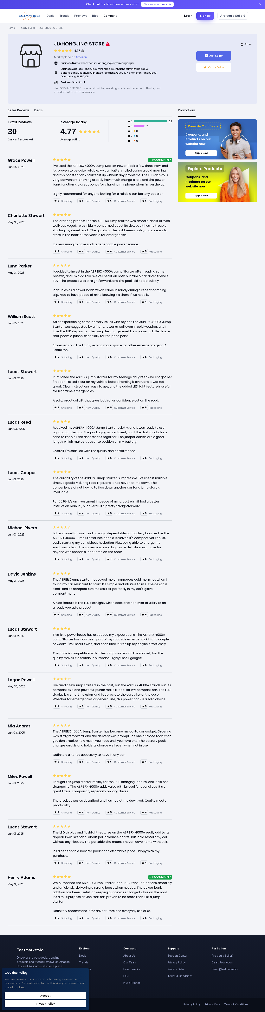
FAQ (126, 976)
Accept (45, 996)
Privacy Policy (177, 962)
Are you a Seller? (232, 15)
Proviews (80, 15)
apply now (201, 153)
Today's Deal (27, 28)
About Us (129, 955)
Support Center (177, 955)
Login (188, 15)
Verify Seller (216, 67)
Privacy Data (176, 969)
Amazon (81, 57)
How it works (131, 969)
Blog (95, 15)
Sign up (205, 15)
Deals (50, 15)
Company (110, 15)
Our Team (129, 962)
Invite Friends (131, 982)
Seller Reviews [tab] (18, 110)
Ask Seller (216, 56)
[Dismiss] (260, 4)
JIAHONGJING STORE (51, 28)
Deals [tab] (38, 110)
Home (11, 28)
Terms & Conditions (180, 976)
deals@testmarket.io (225, 969)
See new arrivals (155, 4)
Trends (64, 15)
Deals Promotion (222, 962)
